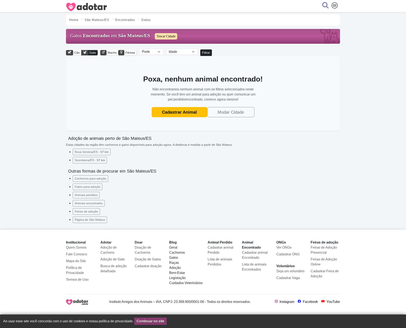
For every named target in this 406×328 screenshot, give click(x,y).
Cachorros (177, 252)
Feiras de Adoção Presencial (324, 250)
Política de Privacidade (75, 270)
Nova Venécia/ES (92, 152)
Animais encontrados (89, 203)
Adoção (175, 267)
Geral (173, 247)
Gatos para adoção (87, 186)
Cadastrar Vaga (288, 278)
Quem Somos (76, 247)
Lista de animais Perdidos (220, 261)
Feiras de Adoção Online (324, 261)
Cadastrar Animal (179, 112)
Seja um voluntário (290, 271)
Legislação (177, 278)
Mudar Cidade (231, 112)
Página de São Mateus (90, 219)
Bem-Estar (177, 273)
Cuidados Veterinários (186, 283)
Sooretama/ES (90, 160)
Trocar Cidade (166, 36)
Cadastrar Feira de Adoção (325, 273)
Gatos (173, 257)
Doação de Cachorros (143, 250)
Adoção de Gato (112, 259)
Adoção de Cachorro (108, 250)
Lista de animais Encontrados (254, 267)
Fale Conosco (76, 254)
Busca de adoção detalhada (113, 268)
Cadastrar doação (148, 266)
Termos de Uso (77, 279)
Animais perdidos (86, 195)
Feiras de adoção (86, 211)
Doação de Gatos (148, 259)
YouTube (333, 302)
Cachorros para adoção (90, 178)
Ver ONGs (284, 247)
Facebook (310, 302)
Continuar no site (150, 321)
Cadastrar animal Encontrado (255, 255)
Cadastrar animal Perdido (220, 250)
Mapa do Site (76, 261)
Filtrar (206, 52)
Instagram (286, 302)
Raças (174, 262)
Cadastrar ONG (288, 254)
